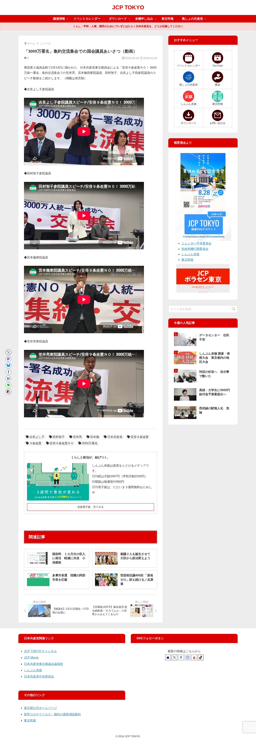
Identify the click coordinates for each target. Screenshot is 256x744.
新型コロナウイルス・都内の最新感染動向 (52, 714)
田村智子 (59, 436)
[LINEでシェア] (8, 385)
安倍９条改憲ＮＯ (62, 443)
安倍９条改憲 (140, 436)
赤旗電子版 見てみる (90, 506)
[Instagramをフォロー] (187, 657)
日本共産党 (114, 436)
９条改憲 (35, 443)
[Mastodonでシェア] (8, 359)
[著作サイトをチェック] (168, 657)
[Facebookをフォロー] (181, 657)
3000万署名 (90, 443)
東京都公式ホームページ (40, 708)
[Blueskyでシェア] (8, 365)
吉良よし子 (36, 436)
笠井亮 (77, 436)
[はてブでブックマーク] (8, 378)
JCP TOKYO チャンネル (40, 651)
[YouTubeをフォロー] (194, 657)
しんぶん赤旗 (190, 254)
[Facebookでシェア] (8, 372)
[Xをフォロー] (174, 657)
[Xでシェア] (8, 352)
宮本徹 (94, 436)
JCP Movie (31, 657)
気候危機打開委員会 (194, 248)
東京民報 (187, 259)
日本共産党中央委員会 (39, 676)
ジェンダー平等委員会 (196, 243)
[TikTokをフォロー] (201, 657)
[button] (8, 391)
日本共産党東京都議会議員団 (43, 664)
